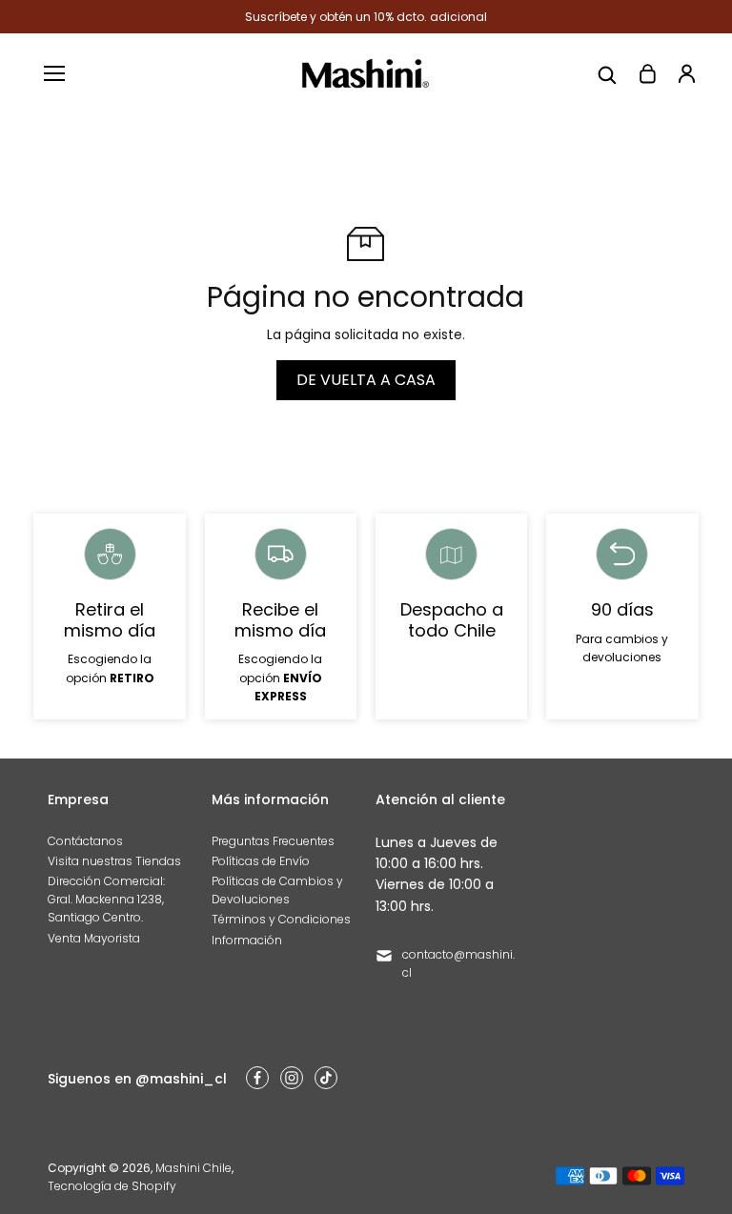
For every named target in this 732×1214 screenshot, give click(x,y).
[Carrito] (647, 73)
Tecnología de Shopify (112, 1186)
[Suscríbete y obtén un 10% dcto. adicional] (365, 16)
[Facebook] (257, 1077)
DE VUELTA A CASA (366, 380)
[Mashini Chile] (365, 73)
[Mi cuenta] (687, 73)
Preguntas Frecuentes (273, 841)
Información (247, 940)
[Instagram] (291, 1077)
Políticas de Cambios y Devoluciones (277, 890)
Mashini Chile (193, 1168)
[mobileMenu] (54, 73)
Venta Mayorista (94, 938)
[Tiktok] (326, 1077)
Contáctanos (85, 841)
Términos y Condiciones (281, 919)
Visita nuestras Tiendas (114, 861)
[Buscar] (607, 73)
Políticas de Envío (261, 861)
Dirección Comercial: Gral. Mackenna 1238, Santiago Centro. (106, 899)
